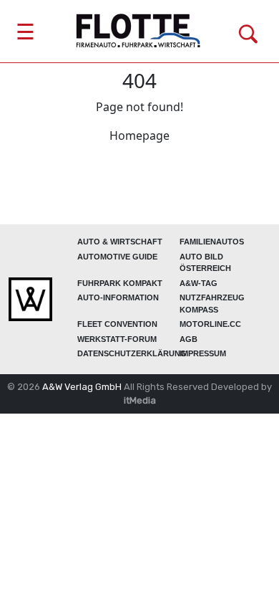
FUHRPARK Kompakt (119, 283)
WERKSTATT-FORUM (117, 339)
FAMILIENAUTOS (212, 241)
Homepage (139, 135)
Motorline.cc (210, 324)
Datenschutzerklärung (132, 353)
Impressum (203, 353)
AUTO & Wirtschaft (119, 241)
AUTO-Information (118, 297)
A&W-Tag (198, 283)
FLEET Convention (117, 324)
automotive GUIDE (117, 256)
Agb (188, 339)
